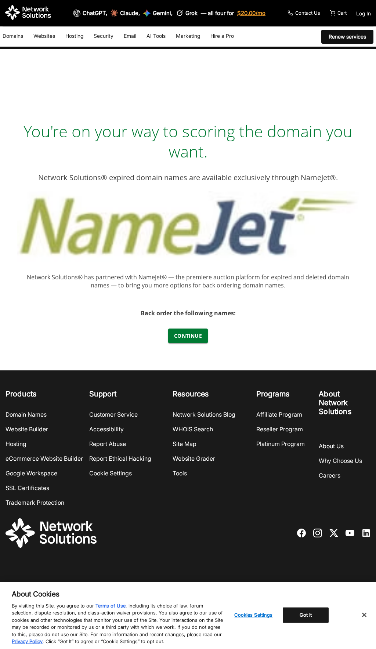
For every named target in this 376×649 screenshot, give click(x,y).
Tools (180, 473)
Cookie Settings (110, 473)
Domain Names (26, 414)
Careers (329, 475)
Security (103, 36)
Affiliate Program (279, 414)
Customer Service (113, 414)
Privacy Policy (27, 641)
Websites (44, 36)
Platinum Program (280, 443)
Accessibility (106, 429)
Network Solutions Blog (204, 414)
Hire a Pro (222, 36)
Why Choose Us (340, 460)
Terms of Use (110, 606)
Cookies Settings (253, 615)
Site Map (184, 443)
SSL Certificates (27, 488)
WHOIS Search (193, 429)
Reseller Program (279, 429)
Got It (306, 615)
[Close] (364, 615)
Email (130, 36)
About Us (331, 446)
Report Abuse (107, 443)
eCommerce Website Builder (44, 458)
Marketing (188, 36)
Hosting (74, 36)
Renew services (347, 36)
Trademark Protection (35, 502)
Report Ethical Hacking (120, 458)
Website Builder (27, 429)
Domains (13, 36)
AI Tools (156, 36)
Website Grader (194, 458)
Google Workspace (31, 473)
